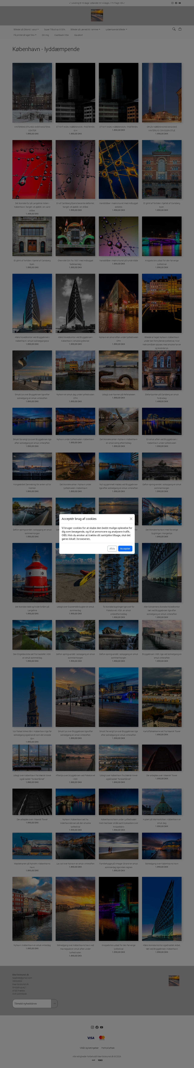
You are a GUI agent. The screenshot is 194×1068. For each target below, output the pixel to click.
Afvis (112, 548)
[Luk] (131, 518)
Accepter (125, 548)
